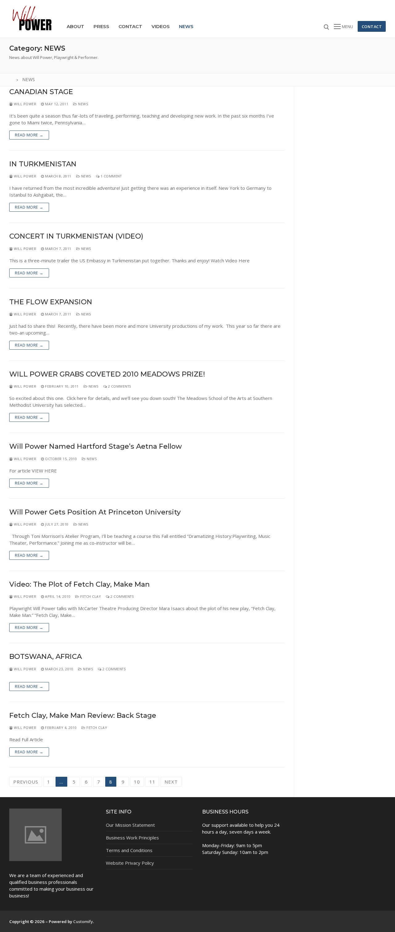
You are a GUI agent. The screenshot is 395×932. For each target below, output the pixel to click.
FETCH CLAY (90, 596)
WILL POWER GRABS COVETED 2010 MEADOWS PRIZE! (107, 374)
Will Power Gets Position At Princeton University (95, 512)
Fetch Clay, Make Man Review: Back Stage (82, 715)
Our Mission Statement (130, 825)
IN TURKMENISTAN (43, 164)
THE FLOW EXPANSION (50, 302)
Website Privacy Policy (130, 863)
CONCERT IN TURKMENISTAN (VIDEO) (76, 236)
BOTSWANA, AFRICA (45, 656)
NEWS (82, 104)
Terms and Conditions (129, 850)
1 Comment (110, 176)
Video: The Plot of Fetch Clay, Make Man (79, 584)
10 (137, 782)
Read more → (29, 135)
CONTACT (372, 26)
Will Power (24, 104)
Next (170, 782)
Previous (25, 782)
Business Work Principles (132, 837)
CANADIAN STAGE (41, 92)
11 (152, 782)
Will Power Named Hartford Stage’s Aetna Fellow (95, 446)
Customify (83, 921)
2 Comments (119, 386)
